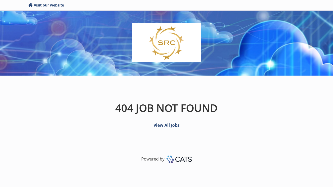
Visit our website (49, 5)
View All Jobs (166, 125)
